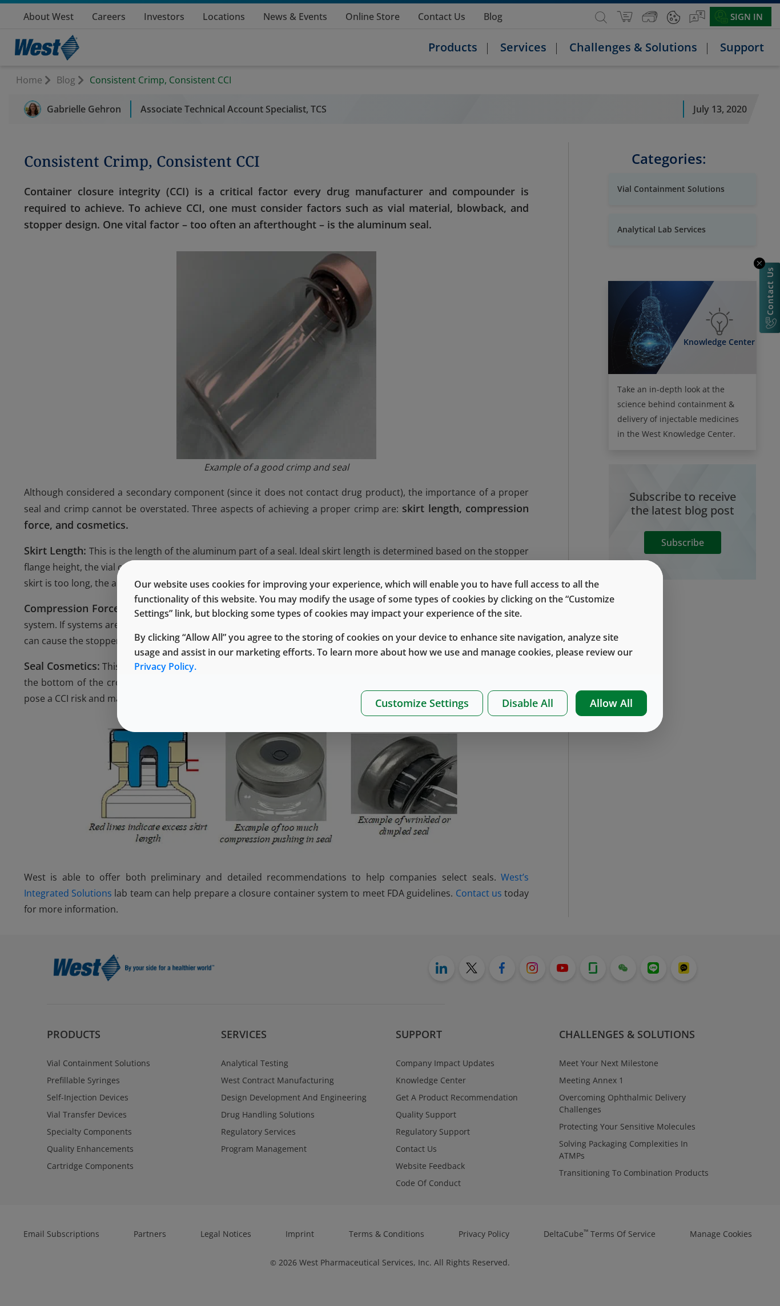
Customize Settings (422, 703)
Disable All (527, 703)
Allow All (611, 703)
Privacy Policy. (165, 666)
